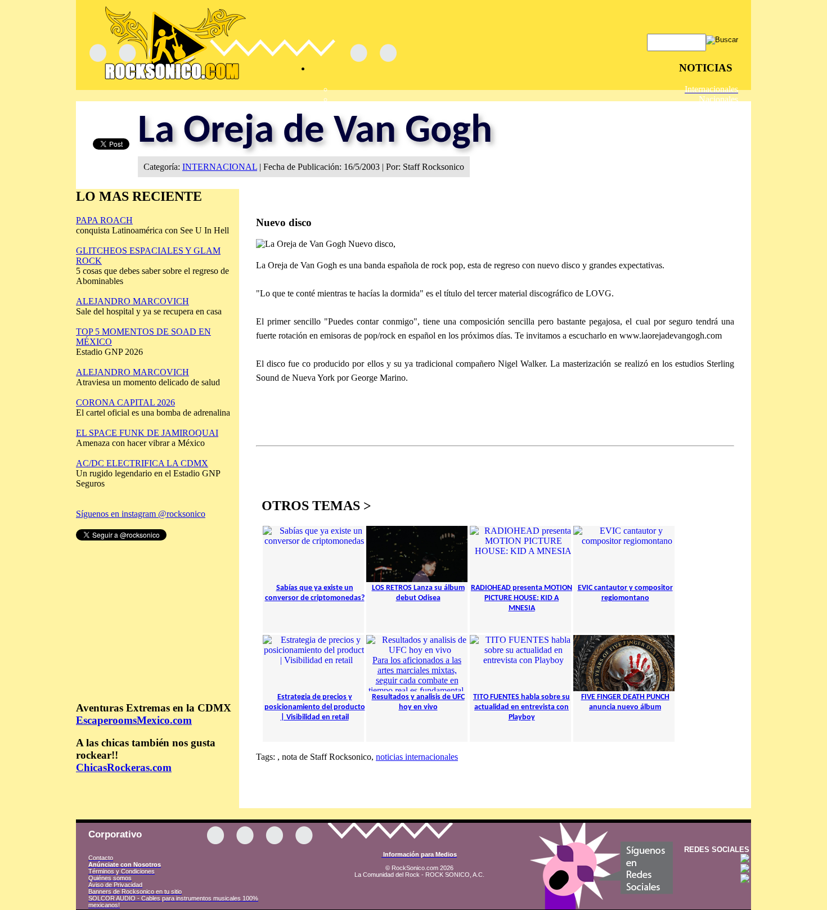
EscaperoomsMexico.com (134, 720)
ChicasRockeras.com (124, 767)
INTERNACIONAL (219, 167)
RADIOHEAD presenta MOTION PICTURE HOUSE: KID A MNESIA (521, 598)
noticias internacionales (417, 757)
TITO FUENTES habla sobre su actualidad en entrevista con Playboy (521, 707)
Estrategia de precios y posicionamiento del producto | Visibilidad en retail (314, 707)
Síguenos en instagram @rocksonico (140, 514)
